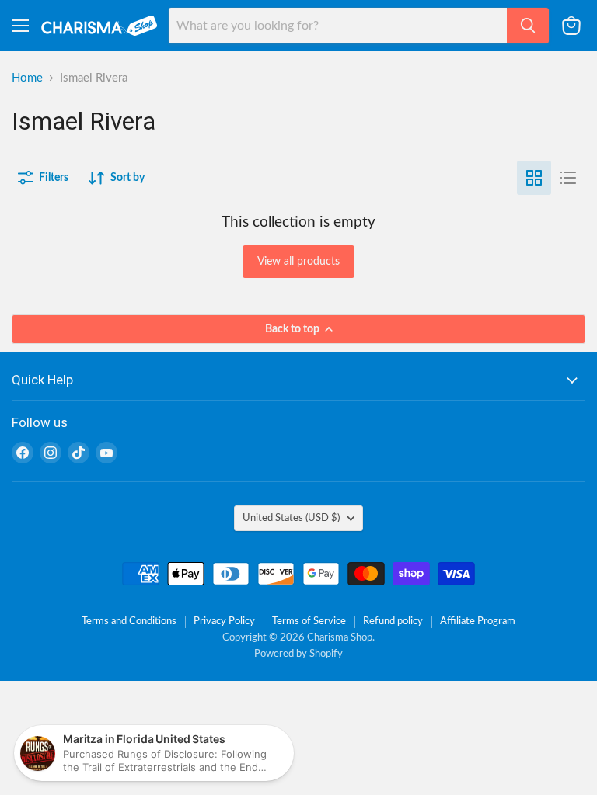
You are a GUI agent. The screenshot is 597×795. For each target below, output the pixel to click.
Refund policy (393, 621)
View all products (298, 261)
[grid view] (534, 178)
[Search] (528, 25)
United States (291, 517)
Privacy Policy (224, 621)
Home (27, 78)
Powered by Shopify (298, 654)
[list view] (568, 178)
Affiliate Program (477, 621)
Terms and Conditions (129, 621)
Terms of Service (309, 621)
